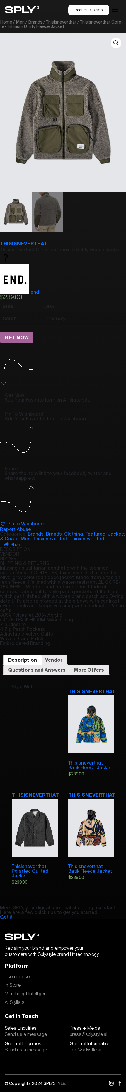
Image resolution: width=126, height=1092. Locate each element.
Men (20, 21)
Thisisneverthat (61, 21)
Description (22, 660)
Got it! (7, 916)
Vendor (53, 660)
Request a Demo (89, 10)
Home (6, 21)
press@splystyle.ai (88, 1034)
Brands (35, 21)
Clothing (73, 533)
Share (16, 544)
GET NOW (17, 337)
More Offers (89, 670)
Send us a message (26, 1034)
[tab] (22, 660)
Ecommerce (17, 977)
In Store (13, 985)
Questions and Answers (37, 670)
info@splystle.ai (85, 1050)
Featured (95, 533)
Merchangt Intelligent (26, 994)
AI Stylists (15, 1002)
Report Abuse (15, 529)
